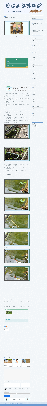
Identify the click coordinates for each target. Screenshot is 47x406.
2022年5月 (34, 69)
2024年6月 (34, 43)
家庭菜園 (34, 101)
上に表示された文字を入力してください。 (9, 391)
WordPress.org (34, 126)
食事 (33, 118)
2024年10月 (34, 38)
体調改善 (34, 94)
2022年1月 (34, 76)
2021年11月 (34, 80)
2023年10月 (34, 52)
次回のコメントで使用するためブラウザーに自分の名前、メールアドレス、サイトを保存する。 (16, 388)
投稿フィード (34, 124)
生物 (33, 115)
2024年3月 (34, 47)
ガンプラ (34, 92)
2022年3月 (34, 73)
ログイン (33, 123)
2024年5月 (34, 45)
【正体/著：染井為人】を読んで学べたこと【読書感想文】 (38, 21)
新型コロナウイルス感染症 (36, 106)
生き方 (33, 113)
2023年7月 (34, 57)
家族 (33, 103)
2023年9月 (34, 54)
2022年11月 (34, 59)
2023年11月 (34, 50)
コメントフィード (34, 125)
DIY (33, 87)
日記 (33, 108)
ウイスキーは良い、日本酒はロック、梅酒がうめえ (38, 28)
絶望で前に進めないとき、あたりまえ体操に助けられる (38, 24)
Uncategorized (35, 89)
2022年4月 (34, 71)
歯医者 (33, 111)
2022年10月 (34, 61)
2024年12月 (34, 36)
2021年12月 (34, 78)
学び (33, 99)
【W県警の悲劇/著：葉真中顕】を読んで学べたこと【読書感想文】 (38, 31)
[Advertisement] (17, 42)
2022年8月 (34, 64)
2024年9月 (34, 40)
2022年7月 (34, 66)
